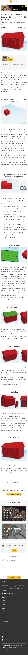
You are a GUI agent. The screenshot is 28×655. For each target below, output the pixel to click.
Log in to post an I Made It (14, 494)
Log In (14, 550)
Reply (14, 570)
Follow (10, 59)
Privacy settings (17, 647)
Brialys (6, 560)
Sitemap (4, 628)
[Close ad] (26, 6)
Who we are (4, 630)
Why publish (5, 621)
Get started (4, 624)
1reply (4, 573)
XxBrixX (4, 22)
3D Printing (17, 22)
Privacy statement (7, 647)
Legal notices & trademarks (9, 652)
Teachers (4, 615)
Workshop (10, 22)
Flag (4, 567)
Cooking (4, 608)
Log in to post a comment (14, 577)
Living (3, 610)
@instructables (7, 637)
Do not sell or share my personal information (14, 650)
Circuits (3, 600)
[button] (1, 1)
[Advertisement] (14, 8)
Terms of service (18, 645)
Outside (3, 613)
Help (3, 626)
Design (3, 604)
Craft (3, 606)
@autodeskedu (7, 639)
